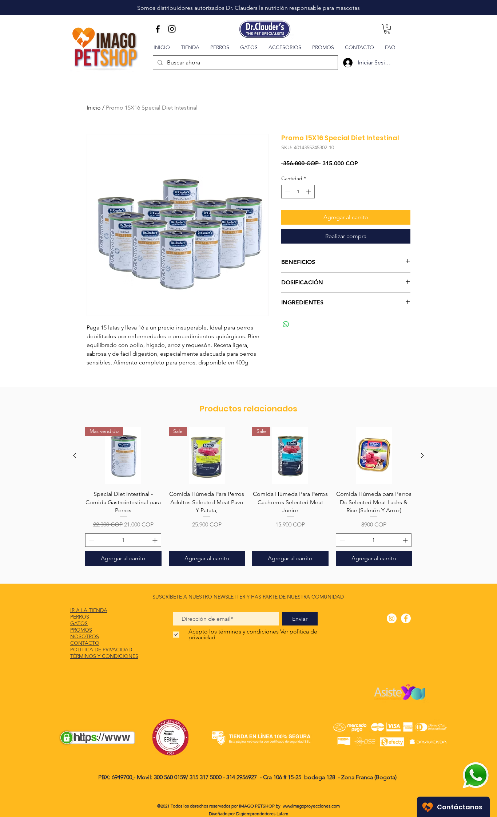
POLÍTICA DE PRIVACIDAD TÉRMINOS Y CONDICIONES (104, 652)
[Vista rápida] (374, 455)
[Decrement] (286, 191)
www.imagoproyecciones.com (311, 806)
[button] (387, 28)
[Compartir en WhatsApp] (286, 324)
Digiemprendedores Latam (262, 813)
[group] (248, 496)
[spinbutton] (298, 191)
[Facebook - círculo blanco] (406, 618)
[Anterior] (74, 455)
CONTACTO (84, 643)
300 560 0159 (170, 777)
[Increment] (309, 191)
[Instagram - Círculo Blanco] (392, 618)
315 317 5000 (206, 777)
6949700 (122, 777)
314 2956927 (241, 777)
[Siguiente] (422, 455)
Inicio (94, 107)
